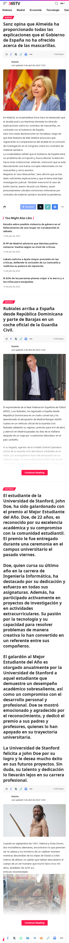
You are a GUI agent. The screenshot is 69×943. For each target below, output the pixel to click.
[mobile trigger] (6, 3)
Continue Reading (34, 472)
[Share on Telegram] (34, 938)
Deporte (9, 302)
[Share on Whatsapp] (21, 938)
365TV (14, 3)
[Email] (41, 938)
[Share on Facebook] (11, 54)
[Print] (26, 54)
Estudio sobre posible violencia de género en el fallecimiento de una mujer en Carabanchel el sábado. (31, 228)
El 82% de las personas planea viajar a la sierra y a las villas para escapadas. (33, 280)
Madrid (8, 17)
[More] (31, 54)
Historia (9, 489)
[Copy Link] (21, 54)
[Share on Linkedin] (27, 938)
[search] (56, 3)
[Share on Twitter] (16, 54)
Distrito (15, 62)
